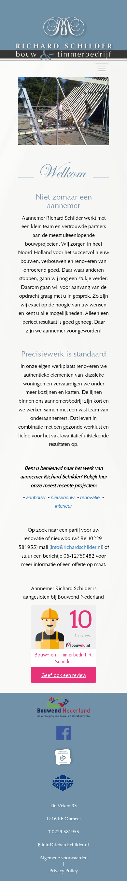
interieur (63, 506)
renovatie (90, 497)
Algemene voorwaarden (64, 858)
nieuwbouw (63, 497)
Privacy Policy (63, 871)
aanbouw (35, 497)
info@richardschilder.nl (76, 547)
